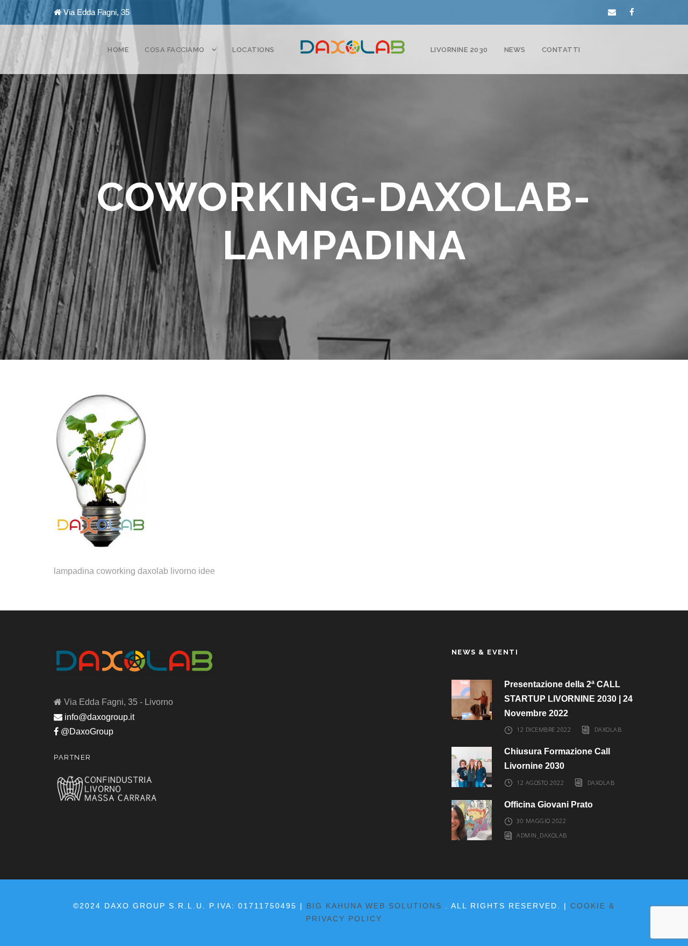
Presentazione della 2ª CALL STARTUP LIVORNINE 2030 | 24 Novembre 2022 (568, 699)
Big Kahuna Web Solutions (374, 905)
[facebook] (631, 12)
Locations (253, 50)
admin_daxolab (542, 835)
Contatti (561, 50)
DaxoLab (608, 729)
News (515, 50)
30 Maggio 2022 (541, 821)
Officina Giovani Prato (548, 804)
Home (118, 50)
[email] (612, 12)
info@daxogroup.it (98, 717)
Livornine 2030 (459, 50)
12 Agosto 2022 (540, 782)
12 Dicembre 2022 (544, 729)
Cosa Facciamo (175, 50)
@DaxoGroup (86, 731)
